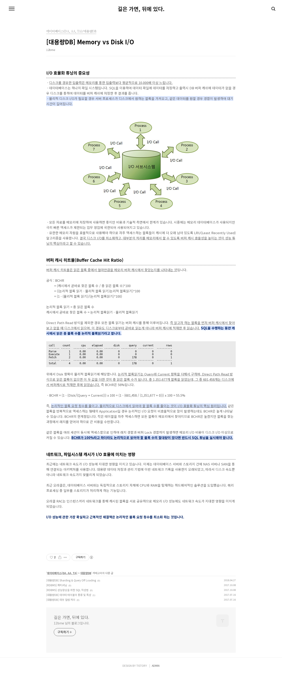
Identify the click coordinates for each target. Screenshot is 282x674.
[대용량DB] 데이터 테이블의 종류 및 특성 (68, 595)
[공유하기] (60, 557)
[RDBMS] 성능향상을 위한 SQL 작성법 (67, 590)
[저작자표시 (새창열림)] (91, 557)
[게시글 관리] (65, 557)
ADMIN (156, 665)
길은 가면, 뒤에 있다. (141, 8)
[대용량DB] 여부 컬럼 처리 (60, 599)
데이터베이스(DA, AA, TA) (62, 573)
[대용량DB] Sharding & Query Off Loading (71, 580)
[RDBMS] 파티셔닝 (56, 585)
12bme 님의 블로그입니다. (71, 623)
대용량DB (85, 573)
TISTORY (141, 665)
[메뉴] (11, 8)
